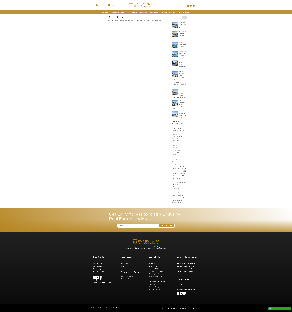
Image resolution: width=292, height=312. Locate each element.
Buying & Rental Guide (118, 12)
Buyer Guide (175, 126)
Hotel (174, 140)
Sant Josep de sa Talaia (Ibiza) (186, 269)
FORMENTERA (176, 128)
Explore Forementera (168, 12)
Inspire (174, 152)
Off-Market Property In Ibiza (157, 279)
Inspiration (143, 12)
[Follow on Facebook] (188, 6)
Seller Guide (175, 202)
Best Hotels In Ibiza (98, 263)
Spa (174, 148)
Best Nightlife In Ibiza (99, 271)
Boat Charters (177, 157)
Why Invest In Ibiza (154, 263)
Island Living (133, 12)
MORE (187, 12)
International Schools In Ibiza (157, 292)
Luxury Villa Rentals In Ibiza (157, 281)
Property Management (155, 287)
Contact (181, 12)
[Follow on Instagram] (191, 6)
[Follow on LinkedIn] (194, 6)
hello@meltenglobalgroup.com (119, 5)
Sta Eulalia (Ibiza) (178, 195)
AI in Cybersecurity (177, 123)
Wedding (176, 150)
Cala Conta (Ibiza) (178, 166)
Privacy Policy (194, 308)
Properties (105, 12)
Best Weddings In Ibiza (99, 269)
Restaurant (176, 145)
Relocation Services (154, 289)
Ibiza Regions (154, 12)
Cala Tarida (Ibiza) (178, 171)
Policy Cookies (182, 308)
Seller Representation (155, 276)
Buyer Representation (155, 274)
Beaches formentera (179, 130)
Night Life (176, 143)
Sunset (175, 159)
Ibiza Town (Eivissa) (179, 173)
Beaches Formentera (127, 276)
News (173, 162)
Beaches (175, 154)
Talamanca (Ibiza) (178, 197)
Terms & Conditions (168, 308)
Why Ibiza (152, 261)
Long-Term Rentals (154, 284)
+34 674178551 (102, 5)
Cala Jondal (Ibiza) (178, 168)
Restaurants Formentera (128, 279)
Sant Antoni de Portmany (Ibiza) (186, 263)
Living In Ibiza (153, 266)
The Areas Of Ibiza (154, 269)
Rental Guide (176, 200)
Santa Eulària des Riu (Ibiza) (185, 271)
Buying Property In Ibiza (156, 271)
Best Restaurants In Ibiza (100, 261)
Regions (174, 164)
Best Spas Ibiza (97, 266)
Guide (174, 139)
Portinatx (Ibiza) (178, 176)
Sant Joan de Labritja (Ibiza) (185, 266)
